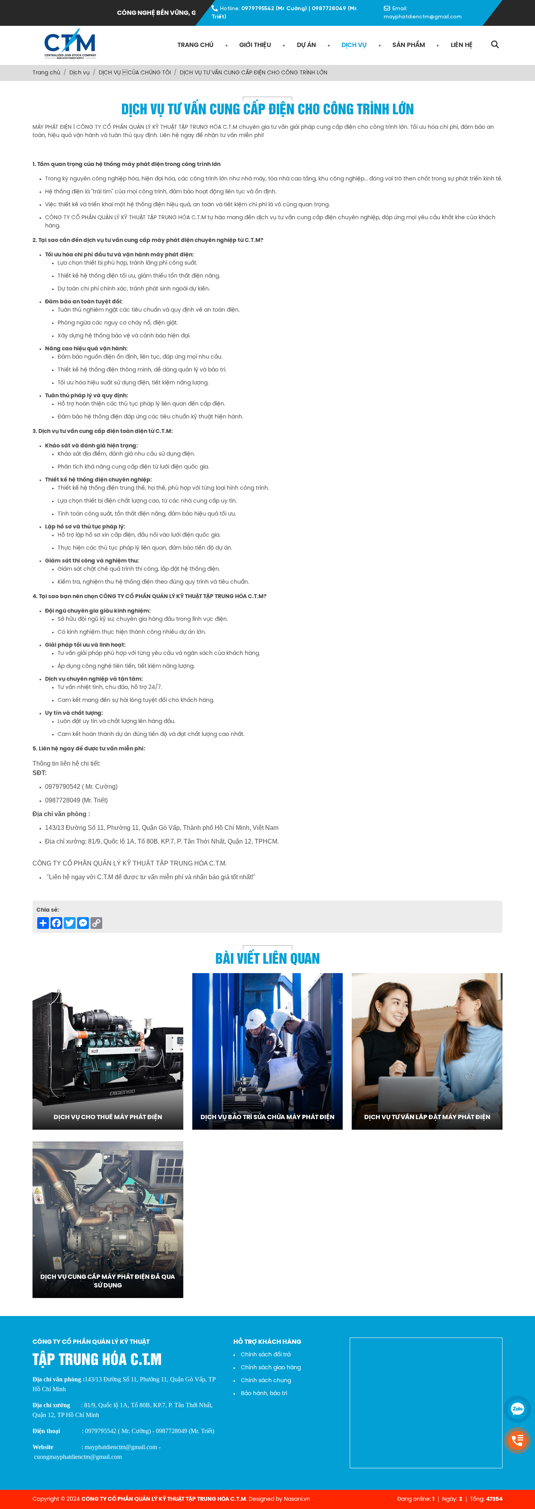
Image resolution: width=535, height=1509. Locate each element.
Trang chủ (195, 45)
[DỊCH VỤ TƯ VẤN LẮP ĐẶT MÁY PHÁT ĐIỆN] (427, 1051)
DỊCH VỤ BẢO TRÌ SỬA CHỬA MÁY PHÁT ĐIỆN (267, 1117)
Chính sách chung (266, 1381)
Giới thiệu (255, 45)
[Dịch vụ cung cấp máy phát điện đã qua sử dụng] (108, 1219)
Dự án (306, 45)
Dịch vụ (354, 45)
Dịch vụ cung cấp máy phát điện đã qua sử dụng (107, 1281)
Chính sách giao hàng (271, 1368)
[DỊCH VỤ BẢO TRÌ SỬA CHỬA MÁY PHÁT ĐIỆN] (267, 1051)
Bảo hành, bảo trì (264, 1394)
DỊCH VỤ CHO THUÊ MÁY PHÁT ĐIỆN (108, 1117)
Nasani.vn (297, 1499)
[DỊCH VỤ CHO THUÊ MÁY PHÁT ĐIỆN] (108, 1051)
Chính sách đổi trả (266, 1355)
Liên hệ (462, 45)
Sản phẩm (408, 45)
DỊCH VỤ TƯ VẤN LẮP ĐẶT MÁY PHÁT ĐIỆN (427, 1117)
